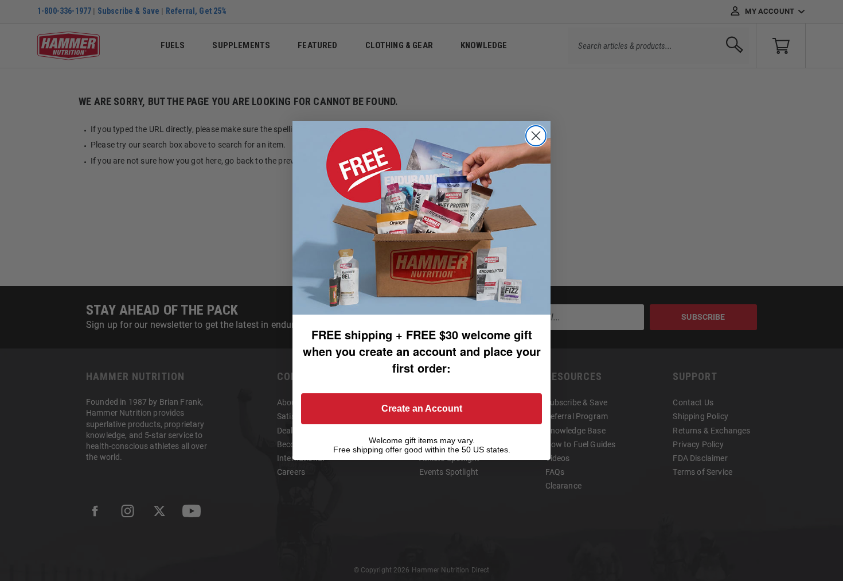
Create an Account (421, 408)
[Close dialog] (536, 136)
